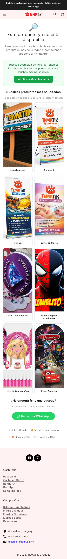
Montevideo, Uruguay (20, 531)
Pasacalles (10, 521)
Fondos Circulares (15, 514)
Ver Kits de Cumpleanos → (33, 79)
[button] (4, 14)
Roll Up (8, 487)
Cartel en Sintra (13, 480)
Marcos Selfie (12, 517)
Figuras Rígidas (13, 510)
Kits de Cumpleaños (16, 507)
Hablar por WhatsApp (35, 416)
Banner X (9, 483)
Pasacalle (9, 476)
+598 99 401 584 (18, 536)
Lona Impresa (12, 490)
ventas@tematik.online (21, 541)
